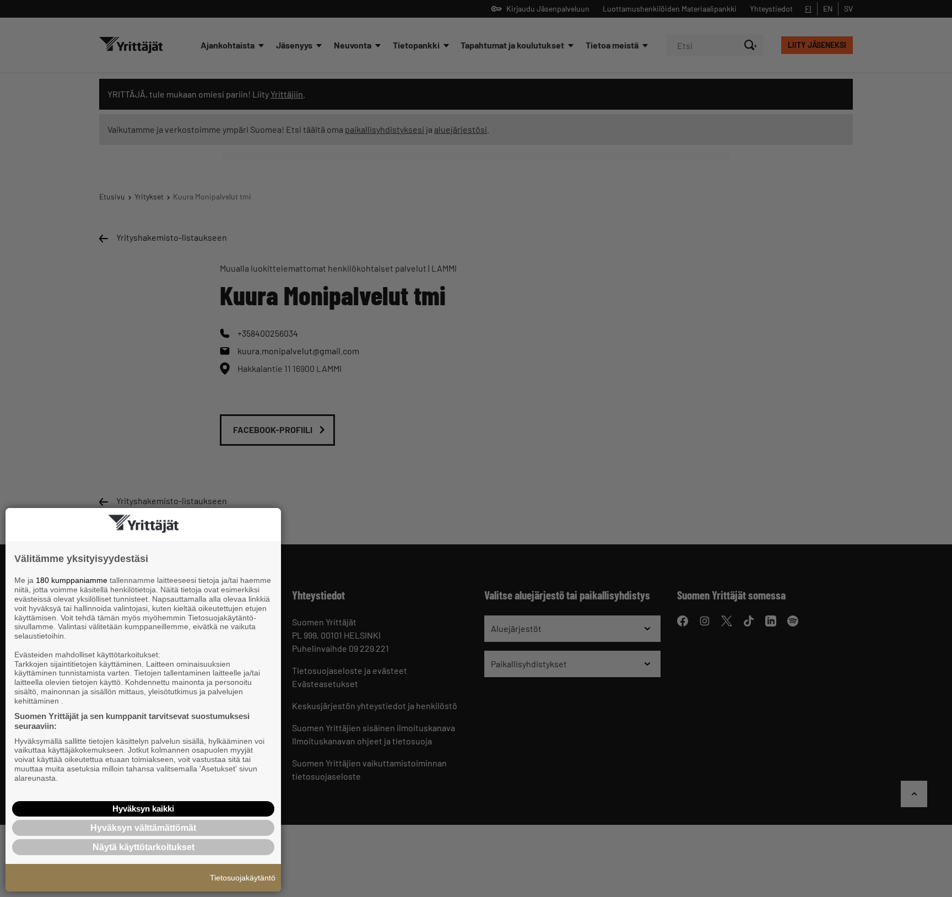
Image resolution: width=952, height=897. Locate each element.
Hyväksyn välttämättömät (143, 828)
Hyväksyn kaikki (143, 808)
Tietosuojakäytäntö (242, 877)
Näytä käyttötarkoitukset (143, 847)
